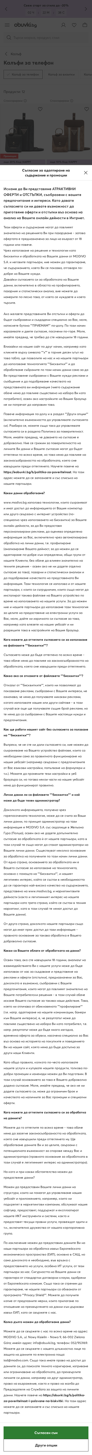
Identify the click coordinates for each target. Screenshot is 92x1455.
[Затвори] (85, 172)
